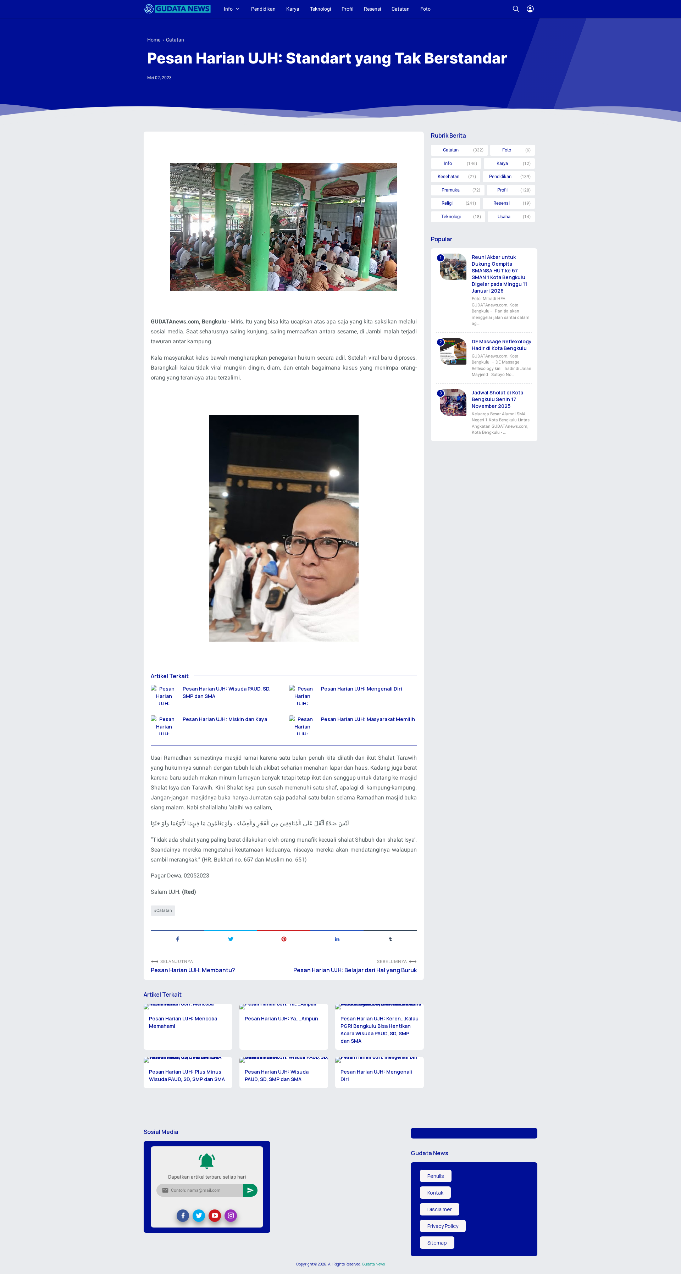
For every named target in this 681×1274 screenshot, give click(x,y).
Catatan (401, 9)
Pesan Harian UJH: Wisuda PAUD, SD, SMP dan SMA (227, 692)
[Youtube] (215, 1215)
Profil (347, 9)
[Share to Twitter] (230, 938)
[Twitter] (199, 1215)
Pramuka (451, 190)
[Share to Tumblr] (390, 938)
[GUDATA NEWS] (177, 9)
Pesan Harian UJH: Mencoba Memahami (183, 1022)
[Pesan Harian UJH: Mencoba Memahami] (188, 1006)
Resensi (372, 9)
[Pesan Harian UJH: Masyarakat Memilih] (302, 725)
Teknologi (320, 9)
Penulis (435, 1176)
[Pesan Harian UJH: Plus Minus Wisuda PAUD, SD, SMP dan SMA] (188, 1060)
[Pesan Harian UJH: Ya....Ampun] (283, 1006)
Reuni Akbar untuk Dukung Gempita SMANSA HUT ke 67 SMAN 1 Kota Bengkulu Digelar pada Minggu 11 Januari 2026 (499, 274)
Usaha (504, 216)
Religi (447, 203)
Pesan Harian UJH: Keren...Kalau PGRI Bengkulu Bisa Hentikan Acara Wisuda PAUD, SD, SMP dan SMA (379, 1029)
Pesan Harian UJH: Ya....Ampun (281, 1018)
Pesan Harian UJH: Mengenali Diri (361, 688)
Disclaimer (439, 1209)
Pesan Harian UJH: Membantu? (193, 970)
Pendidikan (263, 9)
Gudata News (373, 1264)
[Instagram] (231, 1215)
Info (228, 9)
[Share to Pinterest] (283, 938)
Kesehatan (448, 176)
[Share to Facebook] (177, 938)
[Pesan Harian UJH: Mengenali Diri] (302, 695)
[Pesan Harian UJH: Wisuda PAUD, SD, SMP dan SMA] (164, 695)
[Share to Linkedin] (337, 938)
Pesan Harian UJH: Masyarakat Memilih (368, 719)
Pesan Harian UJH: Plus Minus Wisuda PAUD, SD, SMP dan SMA (187, 1075)
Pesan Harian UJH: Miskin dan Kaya (225, 719)
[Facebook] (183, 1215)
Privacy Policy (442, 1226)
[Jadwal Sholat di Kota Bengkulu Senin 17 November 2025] (453, 402)
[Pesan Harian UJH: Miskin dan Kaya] (164, 725)
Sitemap (437, 1242)
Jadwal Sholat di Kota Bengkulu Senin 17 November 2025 (497, 399)
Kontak (435, 1192)
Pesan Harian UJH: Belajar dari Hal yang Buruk (355, 970)
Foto (425, 9)
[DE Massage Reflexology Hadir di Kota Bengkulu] (453, 351)
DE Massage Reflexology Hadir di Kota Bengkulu (502, 344)
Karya (292, 9)
